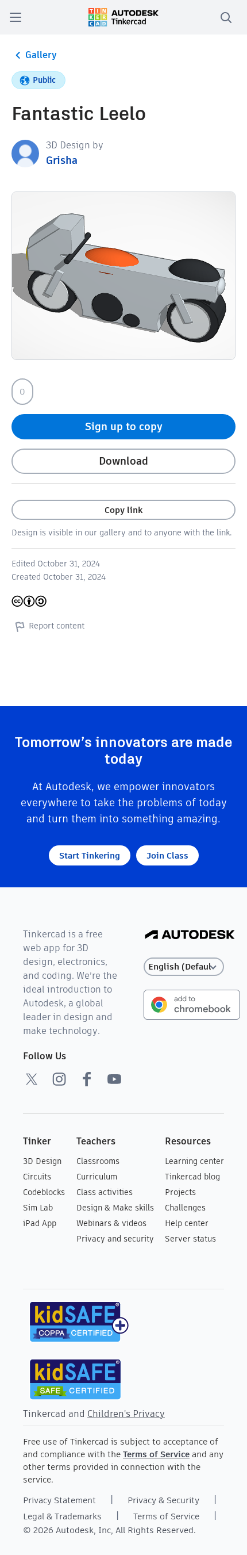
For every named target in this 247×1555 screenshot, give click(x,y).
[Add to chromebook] (192, 1003)
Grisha (62, 160)
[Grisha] (25, 152)
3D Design (42, 1161)
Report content (56, 625)
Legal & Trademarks (62, 1516)
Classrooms (97, 1161)
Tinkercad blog (192, 1176)
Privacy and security (115, 1238)
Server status (190, 1238)
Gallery (41, 55)
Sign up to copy (124, 426)
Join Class (167, 855)
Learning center (194, 1161)
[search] (225, 17)
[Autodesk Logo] (190, 935)
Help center (187, 1223)
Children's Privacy (126, 1413)
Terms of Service (156, 1454)
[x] (31, 1078)
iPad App (39, 1223)
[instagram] (59, 1078)
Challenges (185, 1207)
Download (123, 461)
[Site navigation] (15, 17)
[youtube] (114, 1078)
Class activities (104, 1192)
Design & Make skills (115, 1207)
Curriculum (96, 1176)
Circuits (37, 1176)
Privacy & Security (163, 1500)
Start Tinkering (89, 855)
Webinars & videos (111, 1223)
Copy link (123, 510)
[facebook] (86, 1078)
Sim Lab (38, 1207)
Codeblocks (44, 1192)
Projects (180, 1192)
